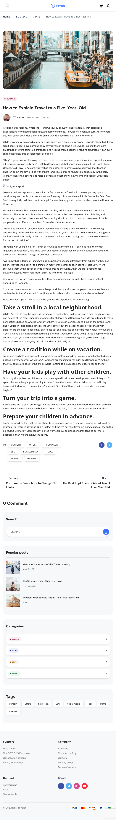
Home (6, 16)
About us (63, 748)
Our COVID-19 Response (16, 753)
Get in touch (10, 794)
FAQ (5, 789)
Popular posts (17, 552)
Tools (49, 451)
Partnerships (10, 784)
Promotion (51, 444)
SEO (13, 451)
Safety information (13, 762)
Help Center (9, 748)
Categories (15, 626)
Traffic (15, 458)
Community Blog (67, 753)
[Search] (106, 532)
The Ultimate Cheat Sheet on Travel (42, 581)
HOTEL (14, 651)
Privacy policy (66, 762)
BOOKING (21, 16)
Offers (33, 444)
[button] (101, 6)
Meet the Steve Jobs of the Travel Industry (46, 564)
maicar (18, 117)
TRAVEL (15, 674)
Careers (62, 757)
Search (11, 519)
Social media (30, 451)
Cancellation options (14, 757)
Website (31, 458)
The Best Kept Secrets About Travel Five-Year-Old (51, 597)
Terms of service (67, 767)
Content (16, 444)
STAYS (36, 16)
